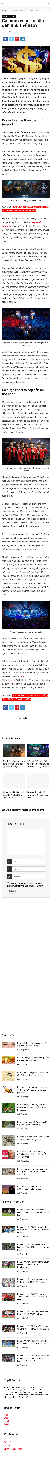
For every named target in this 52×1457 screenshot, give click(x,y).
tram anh (22, 718)
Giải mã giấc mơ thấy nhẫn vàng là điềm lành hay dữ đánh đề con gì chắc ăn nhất (32, 1154)
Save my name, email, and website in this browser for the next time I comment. (25, 884)
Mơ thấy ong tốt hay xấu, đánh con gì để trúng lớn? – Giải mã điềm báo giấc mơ (33, 1090)
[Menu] (3, 3)
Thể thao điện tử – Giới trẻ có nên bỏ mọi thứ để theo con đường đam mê (38, 764)
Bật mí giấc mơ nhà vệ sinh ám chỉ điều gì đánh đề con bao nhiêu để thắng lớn (32, 1171)
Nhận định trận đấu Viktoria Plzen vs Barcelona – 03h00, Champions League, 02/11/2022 (33, 1358)
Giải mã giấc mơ (23, 1050)
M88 (21, 676)
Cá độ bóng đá (22, 1219)
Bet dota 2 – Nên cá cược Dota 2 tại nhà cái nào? (37, 795)
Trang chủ (5, 11)
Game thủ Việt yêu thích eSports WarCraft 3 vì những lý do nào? (13, 795)
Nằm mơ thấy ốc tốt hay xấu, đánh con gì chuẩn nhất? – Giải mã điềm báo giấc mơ (32, 1107)
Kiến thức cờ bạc (23, 1065)
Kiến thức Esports (9, 16)
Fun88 (12, 680)
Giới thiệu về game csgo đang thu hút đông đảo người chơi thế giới (14, 764)
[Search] (48, 3)
